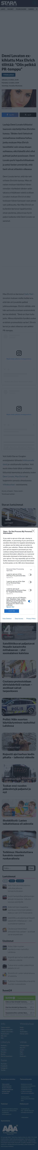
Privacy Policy (31, 618)
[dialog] (19, 575)
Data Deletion (7, 618)
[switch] (30, 575)
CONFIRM (12, 611)
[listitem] (19, 569)
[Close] (34, 532)
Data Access (19, 618)
